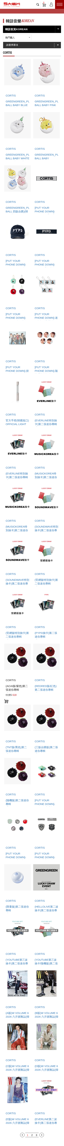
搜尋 (38, 4)
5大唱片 (12, 5)
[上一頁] (22, 1135)
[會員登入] (51, 3)
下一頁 (41, 1135)
